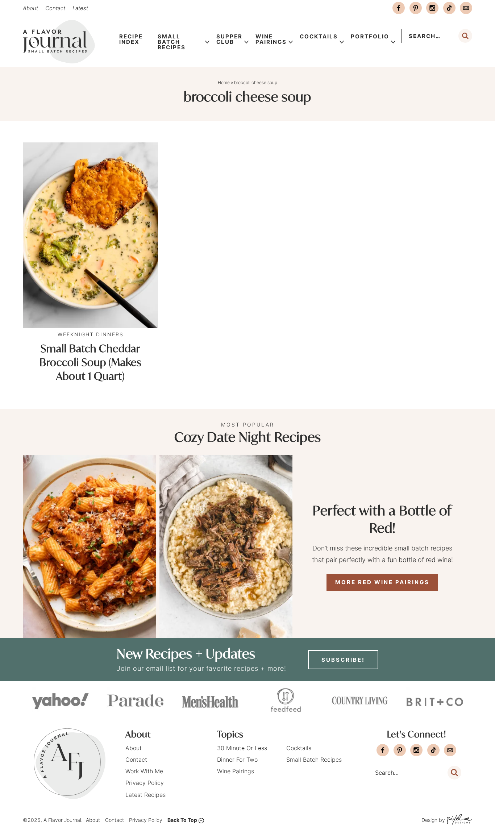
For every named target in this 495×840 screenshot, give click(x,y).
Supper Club (229, 39)
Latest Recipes (145, 794)
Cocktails (319, 36)
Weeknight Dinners (91, 334)
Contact (55, 8)
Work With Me (144, 771)
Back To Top (182, 820)
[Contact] (466, 8)
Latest (80, 8)
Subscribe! (343, 659)
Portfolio (370, 36)
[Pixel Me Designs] (458, 820)
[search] (465, 36)
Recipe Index (131, 39)
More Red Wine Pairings (382, 582)
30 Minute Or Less (242, 748)
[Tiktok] (449, 8)
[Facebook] (398, 8)
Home (224, 82)
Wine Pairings (271, 39)
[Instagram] (432, 8)
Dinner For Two (237, 759)
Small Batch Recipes (172, 42)
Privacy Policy (144, 782)
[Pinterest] (415, 8)
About (30, 8)
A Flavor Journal (68, 41)
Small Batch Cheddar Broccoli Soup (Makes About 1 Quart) (90, 362)
